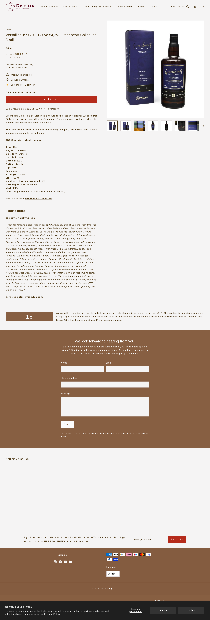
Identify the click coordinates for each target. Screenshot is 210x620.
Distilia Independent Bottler (98, 7)
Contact (142, 7)
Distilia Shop (48, 7)
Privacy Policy (120, 433)
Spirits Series (125, 7)
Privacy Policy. (52, 614)
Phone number (69, 378)
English (176, 7)
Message (66, 393)
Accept (163, 610)
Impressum (159, 600)
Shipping (10, 92)
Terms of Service (140, 433)
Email (109, 363)
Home (8, 30)
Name (64, 363)
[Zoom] (155, 69)
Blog (154, 7)
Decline (191, 610)
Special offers (70, 7)
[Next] (202, 126)
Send (67, 424)
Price (9, 48)
